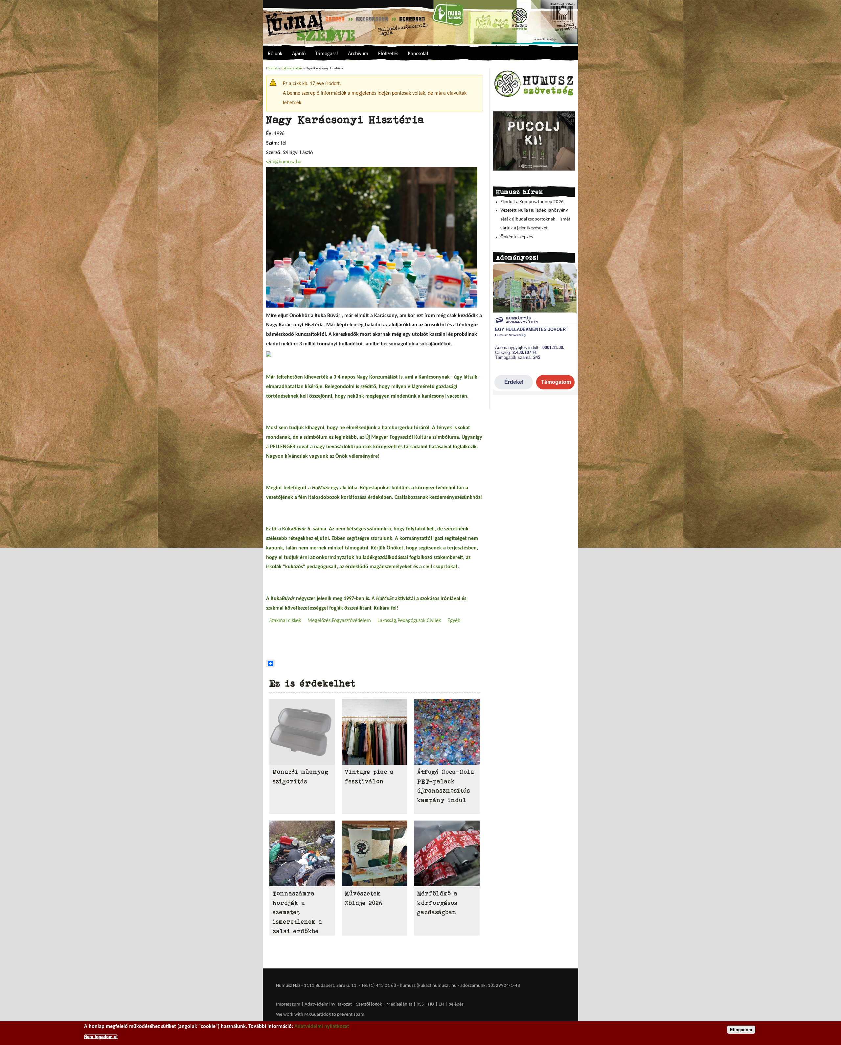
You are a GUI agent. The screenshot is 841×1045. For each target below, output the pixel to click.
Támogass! (326, 54)
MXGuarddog (317, 1014)
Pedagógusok (411, 620)
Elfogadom (741, 1029)
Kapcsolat (418, 54)
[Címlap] (420, 22)
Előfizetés (388, 54)
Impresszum (288, 1004)
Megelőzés (318, 620)
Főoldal (271, 68)
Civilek (434, 620)
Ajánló (299, 54)
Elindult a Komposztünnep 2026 (532, 201)
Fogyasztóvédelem (351, 620)
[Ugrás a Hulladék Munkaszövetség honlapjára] (534, 96)
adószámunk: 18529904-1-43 (490, 985)
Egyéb (453, 620)
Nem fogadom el (101, 1036)
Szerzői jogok (369, 1004)
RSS (420, 1004)
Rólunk (275, 54)
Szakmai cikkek (291, 68)
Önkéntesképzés (516, 237)
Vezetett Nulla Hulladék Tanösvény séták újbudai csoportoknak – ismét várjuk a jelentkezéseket (535, 219)
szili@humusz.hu (283, 162)
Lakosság (386, 620)
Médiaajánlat (399, 1004)
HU (431, 1004)
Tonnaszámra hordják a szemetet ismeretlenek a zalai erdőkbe (297, 912)
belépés (456, 1004)
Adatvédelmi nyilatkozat (328, 1004)
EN (441, 1004)
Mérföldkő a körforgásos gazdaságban (437, 903)
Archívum (358, 54)
